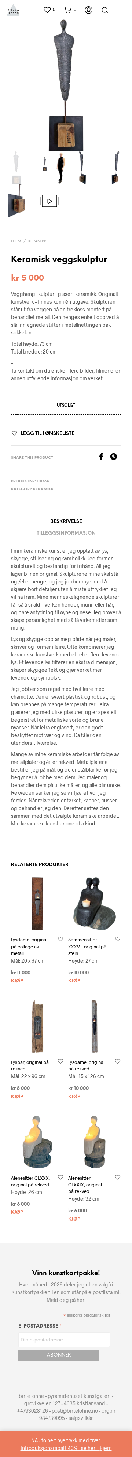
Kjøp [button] (17, 981)
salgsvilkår (81, 1418)
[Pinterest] (115, 457)
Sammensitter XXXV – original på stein (87, 946)
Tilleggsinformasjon (66, 533)
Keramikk (37, 241)
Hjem (16, 241)
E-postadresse (40, 1327)
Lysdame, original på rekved (86, 1065)
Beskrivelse (66, 521)
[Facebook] (104, 457)
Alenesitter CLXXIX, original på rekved (85, 1184)
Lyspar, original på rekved (30, 1065)
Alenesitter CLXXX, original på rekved (30, 1181)
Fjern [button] (106, 1448)
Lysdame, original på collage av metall (29, 946)
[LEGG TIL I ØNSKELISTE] (60, 939)
